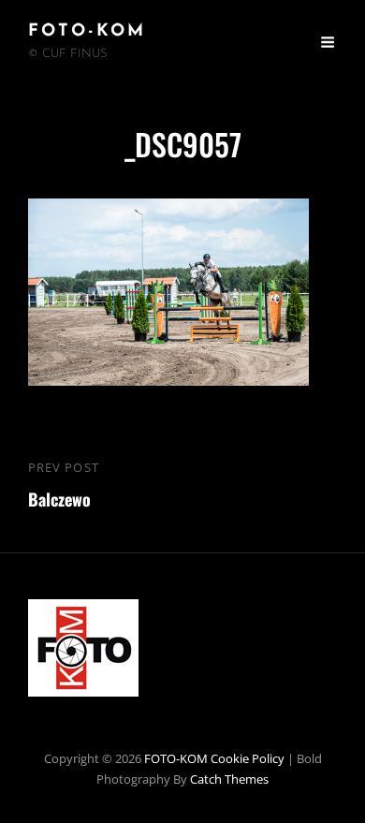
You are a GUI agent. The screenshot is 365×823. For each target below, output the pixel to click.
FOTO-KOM (87, 31)
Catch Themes (229, 779)
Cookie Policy (248, 758)
